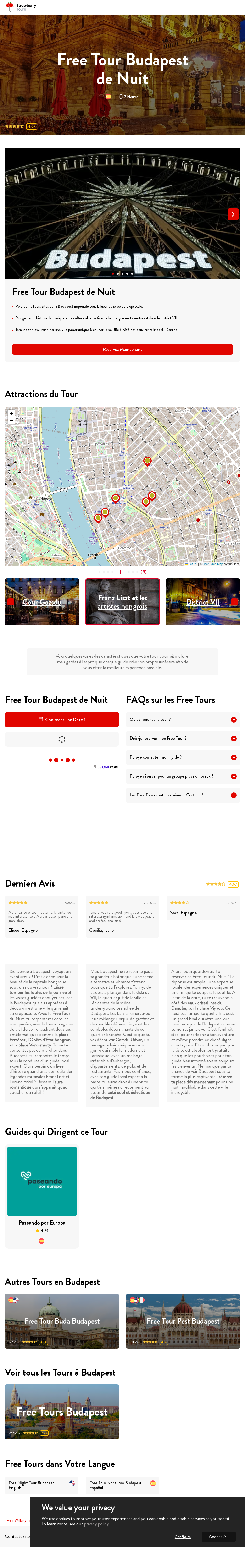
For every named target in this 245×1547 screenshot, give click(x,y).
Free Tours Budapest (62, 1412)
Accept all (218, 1537)
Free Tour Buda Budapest (62, 1321)
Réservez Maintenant (122, 349)
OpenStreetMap (212, 564)
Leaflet (192, 564)
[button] (113, 274)
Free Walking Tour (20, 1521)
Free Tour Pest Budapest (183, 1321)
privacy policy (96, 1523)
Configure (183, 1537)
